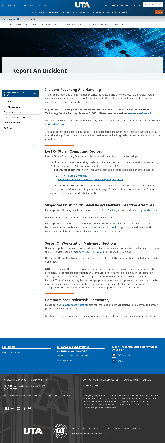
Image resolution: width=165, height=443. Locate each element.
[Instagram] (18, 408)
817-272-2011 (10, 389)
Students (6, 5)
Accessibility (124, 398)
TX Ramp (8, 128)
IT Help (87, 385)
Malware (117, 223)
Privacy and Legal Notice (104, 398)
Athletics (121, 12)
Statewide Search (108, 404)
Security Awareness (12, 112)
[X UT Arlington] (24, 408)
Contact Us (89, 379)
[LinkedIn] (12, 408)
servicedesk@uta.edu (139, 113)
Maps (107, 5)
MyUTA (98, 385)
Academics (37, 12)
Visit (134, 5)
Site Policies (138, 398)
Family (17, 5)
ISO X (120, 360)
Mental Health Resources (122, 395)
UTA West (125, 5)
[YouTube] (29, 408)
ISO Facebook (123, 355)
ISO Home (8, 101)
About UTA (68, 12)
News (110, 12)
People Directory (110, 379)
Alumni (42, 5)
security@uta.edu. (58, 124)
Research (99, 12)
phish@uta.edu (149, 210)
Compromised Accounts (75, 304)
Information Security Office (16, 93)
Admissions (53, 12)
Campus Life (83, 12)
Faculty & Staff (29, 5)
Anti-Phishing (109, 210)
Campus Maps (131, 379)
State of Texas (138, 401)
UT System (124, 401)
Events (115, 5)
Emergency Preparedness (95, 395)
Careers (147, 379)
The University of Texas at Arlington (29, 379)
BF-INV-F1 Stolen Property (72, 175)
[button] (14, 352)
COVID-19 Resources (106, 407)
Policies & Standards (13, 122)
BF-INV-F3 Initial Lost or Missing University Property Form (90, 179)
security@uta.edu (64, 360)
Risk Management (12, 107)
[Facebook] (7, 408)
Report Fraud (125, 404)
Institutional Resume (106, 401)
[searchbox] (151, 4)
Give (140, 5)
